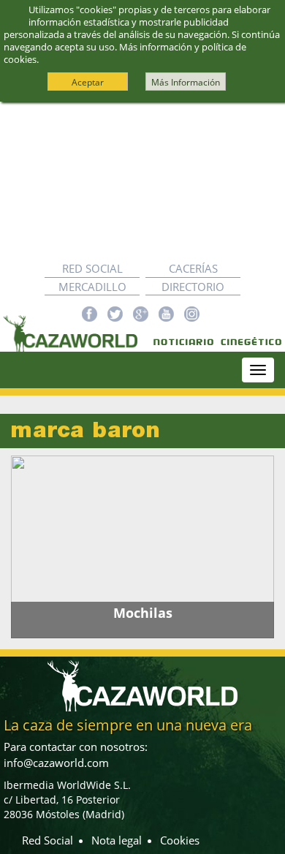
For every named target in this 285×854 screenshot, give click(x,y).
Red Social (92, 268)
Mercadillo (92, 286)
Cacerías (193, 268)
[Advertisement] (142, 181)
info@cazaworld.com (56, 762)
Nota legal (116, 840)
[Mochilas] (142, 547)
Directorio (193, 286)
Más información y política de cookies (125, 53)
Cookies (180, 840)
